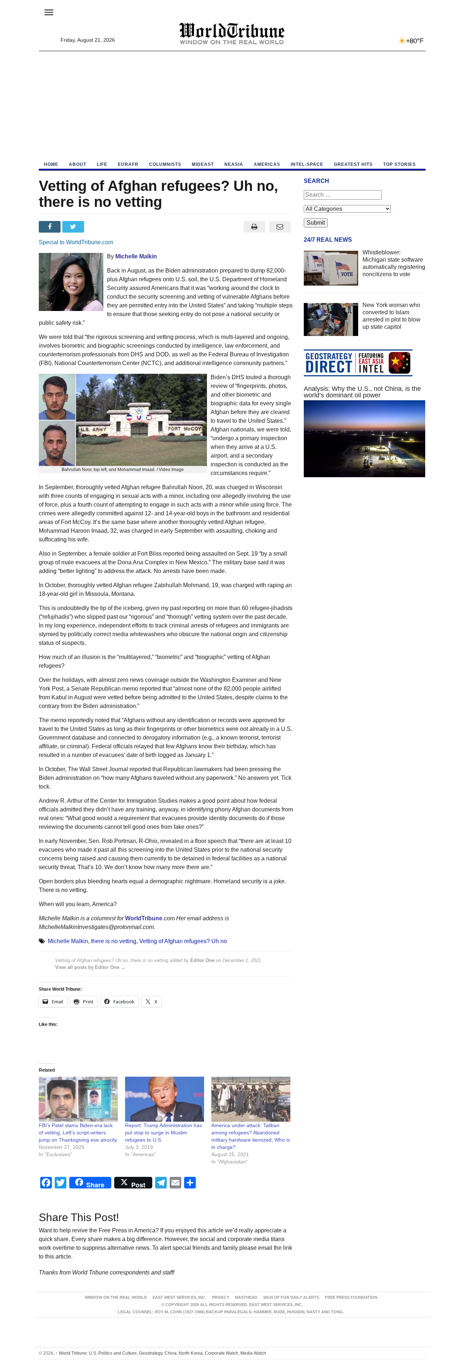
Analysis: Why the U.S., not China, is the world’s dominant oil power (362, 392)
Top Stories (399, 164)
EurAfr (128, 164)
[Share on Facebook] (50, 227)
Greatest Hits (353, 164)
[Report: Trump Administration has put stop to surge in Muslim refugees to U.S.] (164, 1099)
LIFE (102, 164)
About (77, 164)
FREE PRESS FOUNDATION (351, 1297)
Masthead (246, 1297)
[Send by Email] (280, 227)
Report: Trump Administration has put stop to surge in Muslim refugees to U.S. (163, 1132)
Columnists (165, 164)
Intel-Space (307, 164)
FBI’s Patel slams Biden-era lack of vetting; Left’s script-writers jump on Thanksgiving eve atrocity (78, 1132)
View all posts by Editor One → (90, 967)
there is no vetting (113, 941)
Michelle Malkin (68, 941)
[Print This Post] (254, 227)
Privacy (220, 1297)
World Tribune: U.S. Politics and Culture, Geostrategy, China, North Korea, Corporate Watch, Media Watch (160, 1353)
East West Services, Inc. (179, 1297)
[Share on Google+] (97, 227)
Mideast (203, 164)
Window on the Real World (116, 1297)
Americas (267, 164)
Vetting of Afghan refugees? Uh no (183, 941)
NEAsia (233, 164)
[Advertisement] (232, 105)
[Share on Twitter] (74, 227)
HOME (51, 164)
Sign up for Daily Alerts (291, 1297)
